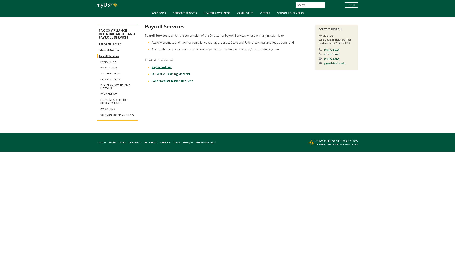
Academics (158, 13)
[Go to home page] (329, 143)
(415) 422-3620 (331, 58)
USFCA (100, 142)
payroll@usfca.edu (334, 63)
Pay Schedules (162, 67)
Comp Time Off (108, 94)
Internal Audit (107, 50)
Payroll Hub (107, 108)
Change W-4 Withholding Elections (115, 87)
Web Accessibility (204, 142)
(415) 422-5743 (331, 54)
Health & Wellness (217, 13)
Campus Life (245, 13)
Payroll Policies (110, 79)
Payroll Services (109, 56)
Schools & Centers (290, 13)
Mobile (112, 142)
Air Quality (149, 142)
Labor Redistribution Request (172, 81)
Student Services (185, 13)
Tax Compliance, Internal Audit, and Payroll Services (117, 34)
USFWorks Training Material (171, 74)
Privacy (186, 142)
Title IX (176, 142)
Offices (265, 13)
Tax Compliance (109, 43)
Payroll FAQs (108, 62)
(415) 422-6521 (331, 49)
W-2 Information (110, 73)
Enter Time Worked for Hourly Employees (113, 101)
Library (122, 142)
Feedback (165, 142)
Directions (134, 142)
